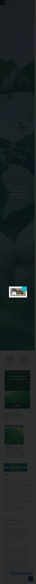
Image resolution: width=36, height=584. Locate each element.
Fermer (24, 288)
